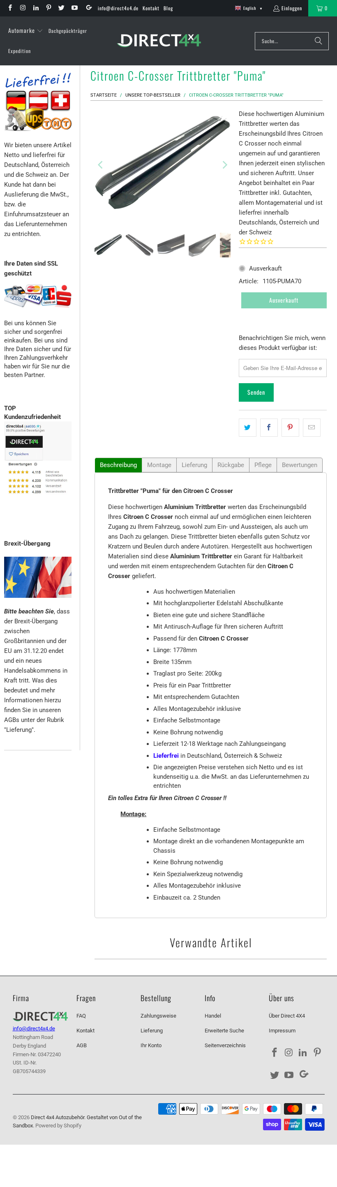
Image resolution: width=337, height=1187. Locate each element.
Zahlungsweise (158, 1016)
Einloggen (292, 8)
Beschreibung (118, 465)
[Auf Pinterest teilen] (290, 428)
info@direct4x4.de (118, 8)
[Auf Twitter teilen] (247, 428)
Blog (168, 8)
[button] (25, 31)
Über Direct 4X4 (287, 1016)
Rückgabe (230, 465)
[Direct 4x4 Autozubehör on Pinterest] (48, 8)
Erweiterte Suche (224, 1030)
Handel (213, 1016)
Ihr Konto (151, 1045)
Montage (159, 465)
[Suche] (318, 41)
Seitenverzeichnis (225, 1045)
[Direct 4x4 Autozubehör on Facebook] (9, 8)
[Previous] (100, 164)
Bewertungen (299, 465)
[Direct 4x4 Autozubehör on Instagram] (22, 8)
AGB (81, 1045)
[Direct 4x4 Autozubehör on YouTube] (73, 8)
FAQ (81, 1016)
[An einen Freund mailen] (312, 428)
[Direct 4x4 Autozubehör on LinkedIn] (35, 8)
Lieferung (194, 465)
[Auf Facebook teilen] (269, 428)
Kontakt (151, 8)
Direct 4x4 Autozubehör (57, 1117)
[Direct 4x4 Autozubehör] (159, 41)
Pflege (263, 465)
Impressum (282, 1030)
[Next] (224, 164)
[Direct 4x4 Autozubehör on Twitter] (61, 8)
